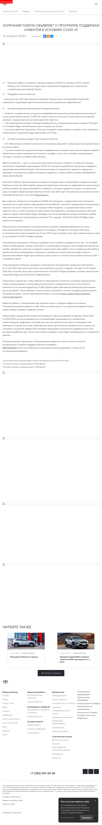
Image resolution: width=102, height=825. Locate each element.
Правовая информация (11, 797)
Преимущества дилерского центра (49, 11)
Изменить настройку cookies (12, 800)
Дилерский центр (10, 11)
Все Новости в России (51, 673)
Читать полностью (67, 817)
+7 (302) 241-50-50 (42, 773)
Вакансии (73, 11)
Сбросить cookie (8, 804)
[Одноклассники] (48, 36)
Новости (26, 11)
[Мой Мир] (51, 36)
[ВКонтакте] (44, 36)
